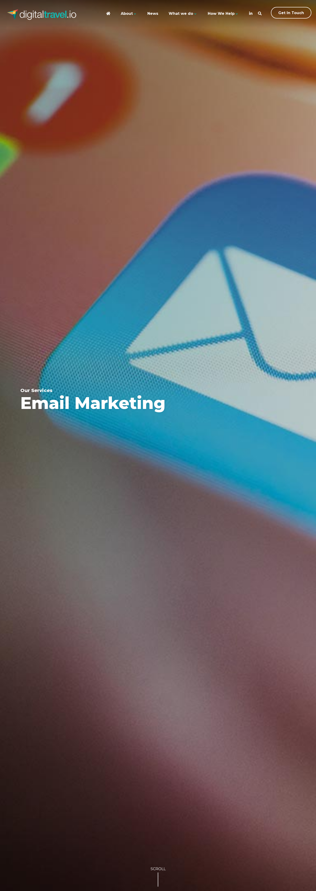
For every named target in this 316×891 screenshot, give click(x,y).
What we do (181, 13)
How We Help (221, 13)
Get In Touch (291, 13)
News (152, 13)
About (127, 13)
